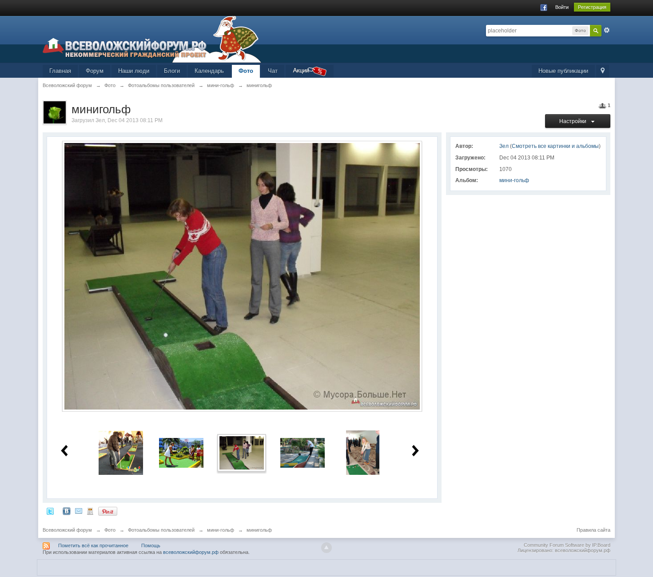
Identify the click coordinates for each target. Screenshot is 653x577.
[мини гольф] (363, 452)
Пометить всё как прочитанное (93, 545)
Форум (95, 71)
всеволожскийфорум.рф (191, 552)
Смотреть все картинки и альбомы (555, 146)
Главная (60, 71)
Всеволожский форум (67, 530)
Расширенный (606, 30)
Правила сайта (593, 530)
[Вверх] (326, 547)
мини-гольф (514, 180)
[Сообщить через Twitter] (50, 511)
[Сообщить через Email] (78, 511)
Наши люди (133, 71)
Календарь (209, 71)
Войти (562, 7)
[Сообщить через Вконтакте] (67, 511)
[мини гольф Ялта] (302, 452)
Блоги (172, 71)
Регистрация (592, 7)
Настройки (574, 121)
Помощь (150, 545)
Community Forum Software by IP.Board (567, 545)
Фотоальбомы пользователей (161, 530)
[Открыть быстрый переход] (602, 71)
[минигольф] (120, 452)
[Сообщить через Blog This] (90, 511)
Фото (246, 71)
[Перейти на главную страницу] (152, 39)
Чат (273, 71)
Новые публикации (563, 71)
